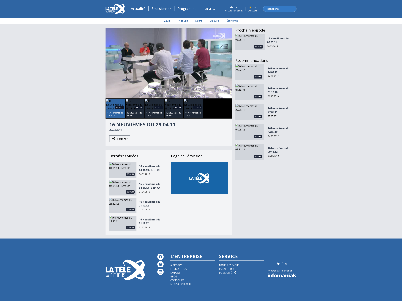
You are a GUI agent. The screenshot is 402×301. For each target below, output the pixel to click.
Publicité (225, 272)
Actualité (138, 8)
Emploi (175, 272)
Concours (177, 280)
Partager (122, 139)
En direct (211, 9)
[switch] (280, 263)
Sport (198, 20)
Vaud (167, 20)
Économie (232, 20)
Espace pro (226, 269)
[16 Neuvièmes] (199, 178)
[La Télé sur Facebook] (160, 257)
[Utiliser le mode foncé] (286, 263)
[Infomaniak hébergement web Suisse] (282, 275)
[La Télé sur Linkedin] (160, 272)
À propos (176, 265)
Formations (178, 269)
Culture (214, 20)
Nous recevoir (229, 265)
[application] (169, 63)
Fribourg (182, 20)
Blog (173, 276)
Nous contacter (181, 284)
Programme (187, 8)
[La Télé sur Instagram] (160, 264)
